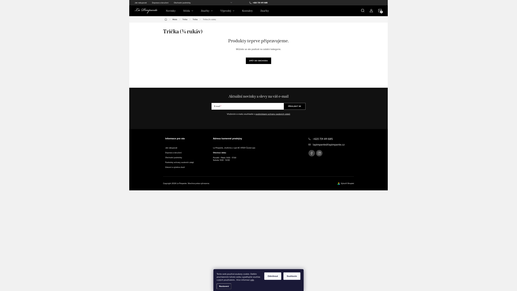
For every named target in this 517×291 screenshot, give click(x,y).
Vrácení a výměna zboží (175, 167)
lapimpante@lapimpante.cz (329, 144)
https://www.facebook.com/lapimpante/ (311, 153)
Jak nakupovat (141, 2)
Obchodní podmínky (182, 2)
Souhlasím (292, 276)
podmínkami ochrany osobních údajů (273, 113)
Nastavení (224, 286)
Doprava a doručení (160, 2)
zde (252, 279)
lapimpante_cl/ (319, 153)
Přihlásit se (294, 106)
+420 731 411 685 (323, 139)
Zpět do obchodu (258, 60)
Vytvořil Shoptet (347, 183)
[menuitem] (170, 10)
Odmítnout (273, 276)
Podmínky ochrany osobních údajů (179, 162)
